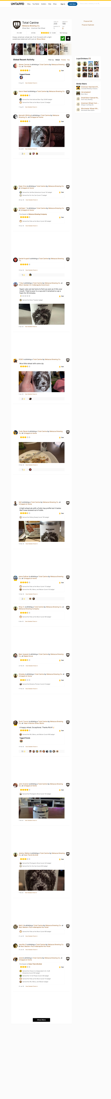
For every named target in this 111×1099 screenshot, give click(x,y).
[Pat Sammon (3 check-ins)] (79, 63)
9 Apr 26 (21, 326)
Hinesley (22, 674)
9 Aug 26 (21, 83)
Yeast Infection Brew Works (34, 723)
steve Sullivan (24, 576)
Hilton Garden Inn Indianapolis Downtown (34, 285)
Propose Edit (88, 21)
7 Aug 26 (21, 107)
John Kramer (23, 784)
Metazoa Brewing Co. (31, 26)
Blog (28, 4)
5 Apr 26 (21, 394)
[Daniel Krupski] (30, 469)
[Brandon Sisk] (44, 751)
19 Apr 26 (21, 225)
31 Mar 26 (21, 465)
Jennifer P (22, 944)
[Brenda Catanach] (54, 751)
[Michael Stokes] (37, 751)
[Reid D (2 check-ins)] (90, 63)
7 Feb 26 (21, 820)
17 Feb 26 (21, 688)
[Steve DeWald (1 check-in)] (84, 69)
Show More (41, 39)
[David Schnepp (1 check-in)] (90, 69)
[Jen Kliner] (30, 399)
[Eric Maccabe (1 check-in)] (90, 75)
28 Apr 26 (21, 200)
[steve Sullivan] (50, 751)
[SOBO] (37, 153)
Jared (21, 958)
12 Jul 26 (21, 149)
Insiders (43, 4)
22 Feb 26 (21, 665)
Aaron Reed (23, 91)
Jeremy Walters (24, 853)
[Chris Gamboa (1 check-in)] (84, 75)
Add (68, 38)
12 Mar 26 (21, 543)
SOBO (21, 359)
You (68, 60)
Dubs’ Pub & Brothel (31, 855)
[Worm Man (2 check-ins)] (79, 69)
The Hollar (27, 66)
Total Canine (44, 64)
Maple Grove (28, 656)
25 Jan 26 (21, 986)
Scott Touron (23, 721)
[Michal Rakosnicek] (40, 751)
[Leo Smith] (30, 751)
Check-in (63, 38)
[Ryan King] (33, 751)
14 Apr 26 (21, 270)
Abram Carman (24, 64)
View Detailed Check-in (31, 83)
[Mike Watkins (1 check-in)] (79, 75)
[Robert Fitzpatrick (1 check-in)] (96, 75)
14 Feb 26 (21, 746)
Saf (20, 502)
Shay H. (21, 607)
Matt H (21, 925)
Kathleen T (23, 208)
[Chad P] (33, 153)
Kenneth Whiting (25, 115)
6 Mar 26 (21, 621)
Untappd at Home (36, 117)
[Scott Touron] (33, 599)
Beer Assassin (24, 654)
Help (49, 4)
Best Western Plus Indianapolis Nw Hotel (33, 927)
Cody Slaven (23, 431)
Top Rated (35, 4)
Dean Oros (23, 186)
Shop (55, 4)
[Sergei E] (47, 751)
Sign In (63, 4)
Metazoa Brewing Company (38, 214)
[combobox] (89, 3)
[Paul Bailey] (30, 153)
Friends (63, 60)
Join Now (72, 4)
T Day (21, 283)
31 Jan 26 (21, 936)
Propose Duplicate (88, 25)
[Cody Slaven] (30, 275)
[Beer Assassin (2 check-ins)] (96, 63)
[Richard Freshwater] (30, 599)
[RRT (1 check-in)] (96, 69)
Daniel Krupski (24, 258)
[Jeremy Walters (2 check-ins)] (84, 63)
